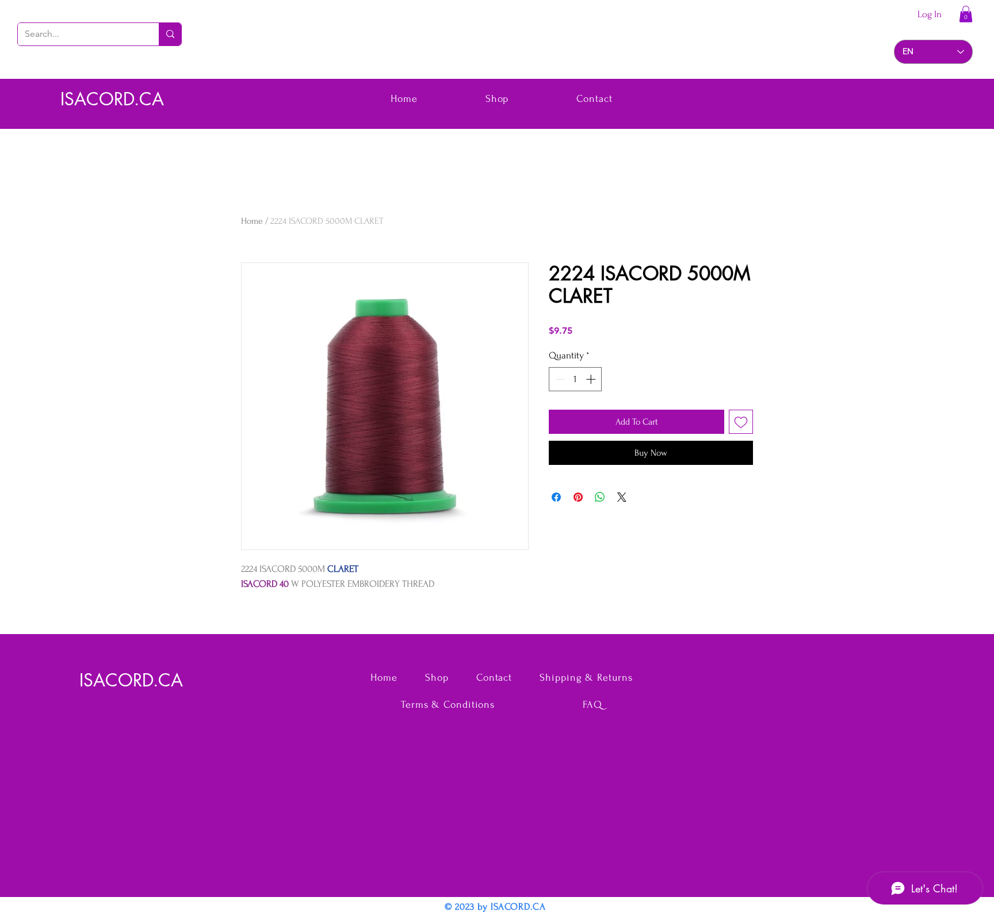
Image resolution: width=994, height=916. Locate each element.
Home (252, 221)
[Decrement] (559, 379)
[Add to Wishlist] (741, 422)
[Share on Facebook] (556, 497)
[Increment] (592, 379)
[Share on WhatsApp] (600, 497)
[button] (966, 14)
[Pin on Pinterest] (578, 497)
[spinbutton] (575, 379)
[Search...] (170, 34)
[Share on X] (622, 497)
